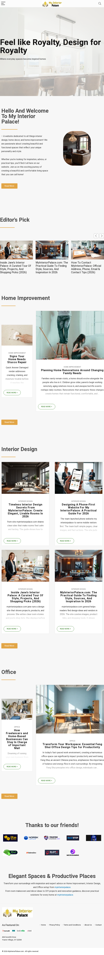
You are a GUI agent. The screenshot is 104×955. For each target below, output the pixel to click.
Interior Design (25, 501)
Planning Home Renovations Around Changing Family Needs (72, 372)
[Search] (100, 3)
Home (43, 925)
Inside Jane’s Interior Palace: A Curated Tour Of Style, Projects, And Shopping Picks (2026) (25, 597)
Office (17, 727)
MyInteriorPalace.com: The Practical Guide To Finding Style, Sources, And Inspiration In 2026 (16, 267)
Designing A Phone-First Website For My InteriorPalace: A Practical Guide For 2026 (78, 509)
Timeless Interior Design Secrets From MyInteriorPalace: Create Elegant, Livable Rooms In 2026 (25, 510)
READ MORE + (12, 393)
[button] (102, 236)
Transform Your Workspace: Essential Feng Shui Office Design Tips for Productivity (72, 746)
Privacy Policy (54, 925)
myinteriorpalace (65, 895)
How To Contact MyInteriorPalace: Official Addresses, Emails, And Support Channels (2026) (86, 267)
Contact (98, 925)
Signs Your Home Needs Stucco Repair (17, 359)
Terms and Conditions (72, 925)
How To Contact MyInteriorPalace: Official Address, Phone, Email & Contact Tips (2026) (51, 267)
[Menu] (3, 3)
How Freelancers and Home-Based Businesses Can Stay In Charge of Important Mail (17, 739)
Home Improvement (17, 353)
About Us (88, 925)
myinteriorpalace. (63, 887)
